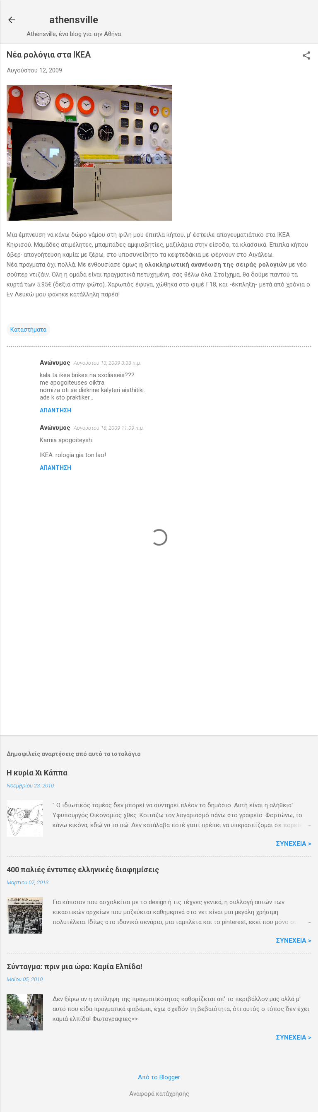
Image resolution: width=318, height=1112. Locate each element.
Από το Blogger (159, 1077)
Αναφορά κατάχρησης (159, 1094)
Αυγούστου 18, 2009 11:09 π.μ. (109, 428)
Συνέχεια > (293, 843)
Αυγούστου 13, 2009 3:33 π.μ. (107, 363)
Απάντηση (55, 410)
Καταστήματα (28, 329)
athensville (73, 20)
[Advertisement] (159, 664)
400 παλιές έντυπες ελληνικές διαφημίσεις (83, 869)
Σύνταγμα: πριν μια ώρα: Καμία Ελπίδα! (74, 966)
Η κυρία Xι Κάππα (37, 772)
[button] (306, 56)
